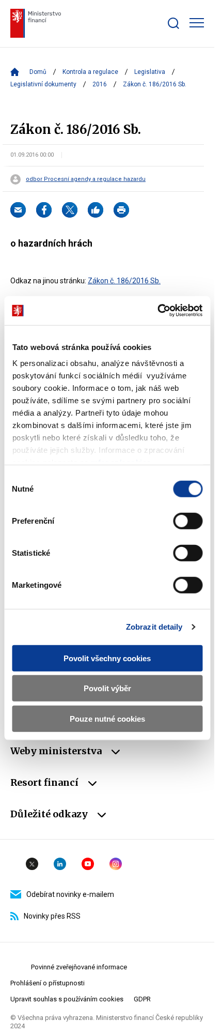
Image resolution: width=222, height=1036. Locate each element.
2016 (99, 84)
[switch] (187, 520)
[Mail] (18, 210)
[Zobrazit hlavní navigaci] (196, 23)
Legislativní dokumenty (43, 84)
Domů (37, 71)
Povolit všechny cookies (107, 657)
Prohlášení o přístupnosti (47, 983)
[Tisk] (121, 210)
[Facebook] (44, 210)
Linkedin (60, 864)
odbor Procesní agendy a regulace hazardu (86, 179)
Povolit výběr (107, 688)
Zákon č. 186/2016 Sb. (124, 281)
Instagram (115, 864)
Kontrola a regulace (90, 71)
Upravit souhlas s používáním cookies (66, 999)
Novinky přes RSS (52, 916)
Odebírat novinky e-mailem (70, 894)
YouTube (88, 864)
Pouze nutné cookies (107, 718)
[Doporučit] (95, 210)
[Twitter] (69, 210)
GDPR (142, 999)
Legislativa (149, 71)
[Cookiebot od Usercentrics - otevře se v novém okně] (157, 310)
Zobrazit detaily (154, 626)
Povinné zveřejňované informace (79, 967)
